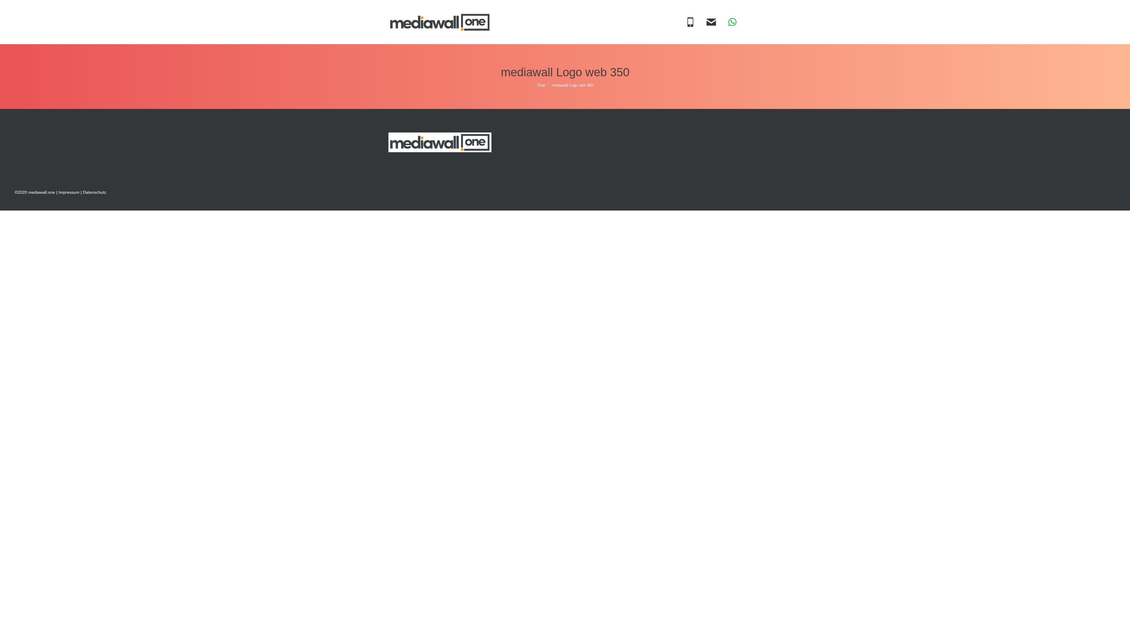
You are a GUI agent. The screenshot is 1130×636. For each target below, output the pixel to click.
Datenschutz (94, 192)
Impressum (69, 192)
